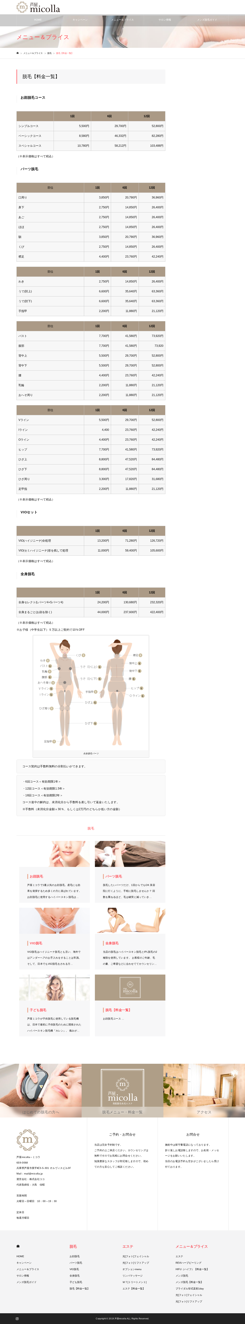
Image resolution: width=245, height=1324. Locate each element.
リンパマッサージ (132, 1275)
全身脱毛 (75, 1275)
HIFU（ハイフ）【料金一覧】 (192, 1269)
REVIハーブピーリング (188, 1262)
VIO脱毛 (74, 1269)
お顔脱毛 (75, 1256)
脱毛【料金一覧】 (80, 1288)
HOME (38, 19)
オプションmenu (132, 1269)
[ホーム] (18, 53)
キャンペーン (80, 19)
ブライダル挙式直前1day (190, 1288)
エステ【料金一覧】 (133, 1288)
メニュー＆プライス (122, 19)
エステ (127, 1246)
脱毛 (73, 1246)
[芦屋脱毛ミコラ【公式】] (39, 7)
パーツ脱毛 (76, 1262)
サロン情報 (165, 19)
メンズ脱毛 (182, 1275)
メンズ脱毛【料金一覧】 (189, 1282)
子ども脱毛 (76, 1282)
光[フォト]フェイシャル (135, 1256)
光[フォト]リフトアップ (135, 1262)
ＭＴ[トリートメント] (134, 1282)
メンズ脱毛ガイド (207, 19)
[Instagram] (17, 1318)
